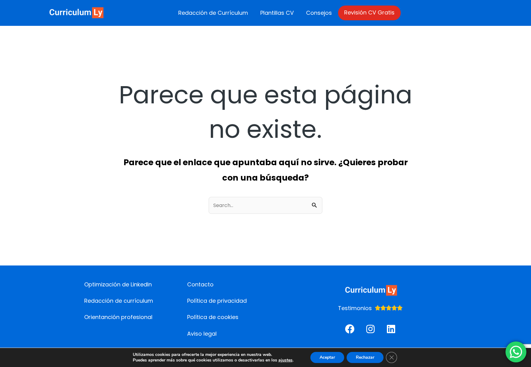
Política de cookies (212, 317)
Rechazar (365, 357)
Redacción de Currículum (213, 13)
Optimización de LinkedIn (118, 284)
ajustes (285, 360)
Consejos (319, 13)
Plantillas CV (277, 13)
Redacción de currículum (118, 301)
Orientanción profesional (118, 317)
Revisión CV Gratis (369, 12)
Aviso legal (202, 333)
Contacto (200, 284)
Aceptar (327, 357)
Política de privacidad (217, 301)
